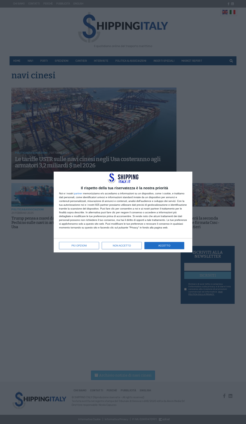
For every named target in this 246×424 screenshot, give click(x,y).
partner (78, 193)
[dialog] (123, 212)
